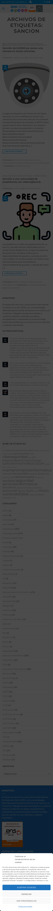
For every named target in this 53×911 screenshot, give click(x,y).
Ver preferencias (26, 901)
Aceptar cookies (26, 887)
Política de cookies (25, 906)
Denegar (26, 894)
